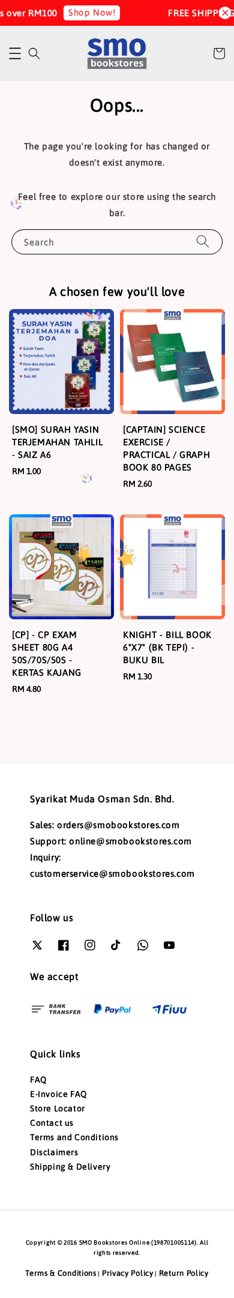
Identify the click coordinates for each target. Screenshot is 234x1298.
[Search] (203, 241)
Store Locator (57, 1108)
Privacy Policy (128, 1273)
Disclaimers (54, 1152)
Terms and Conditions (74, 1137)
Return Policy (184, 1273)
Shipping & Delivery (70, 1166)
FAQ (38, 1079)
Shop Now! (88, 12)
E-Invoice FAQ (58, 1094)
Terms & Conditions (61, 1273)
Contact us (52, 1123)
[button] (15, 53)
